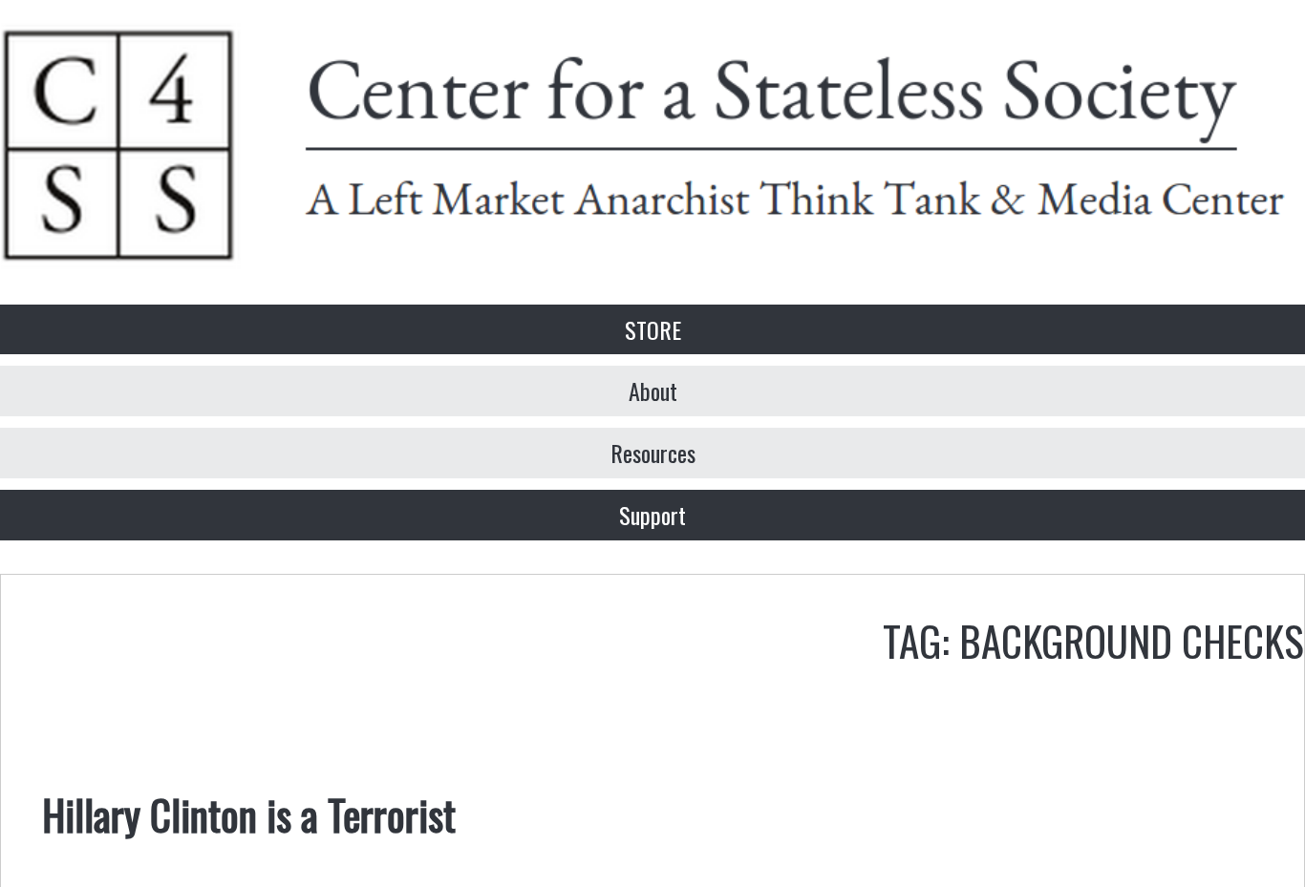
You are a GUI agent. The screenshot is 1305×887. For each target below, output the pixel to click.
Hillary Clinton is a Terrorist (249, 813)
